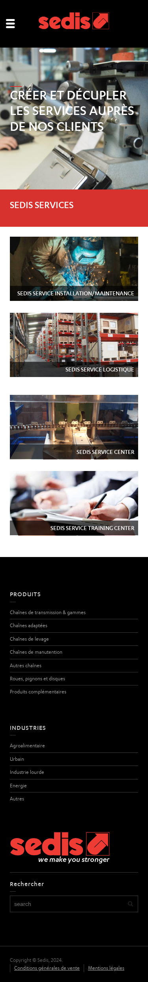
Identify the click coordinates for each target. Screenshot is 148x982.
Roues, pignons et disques (37, 678)
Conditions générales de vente (47, 968)
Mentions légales (106, 968)
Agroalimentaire (27, 745)
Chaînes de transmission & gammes (48, 612)
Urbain (17, 759)
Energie (18, 786)
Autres (17, 799)
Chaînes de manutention (36, 652)
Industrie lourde (27, 772)
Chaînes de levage (29, 639)
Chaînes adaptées (28, 625)
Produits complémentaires (38, 692)
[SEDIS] (74, 23)
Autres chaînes (25, 665)
